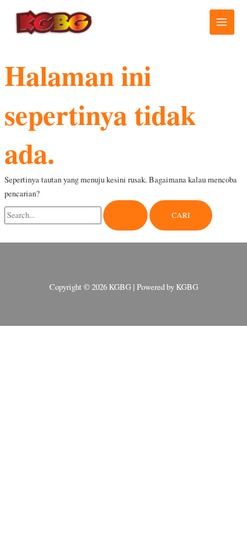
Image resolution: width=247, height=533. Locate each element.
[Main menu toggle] (222, 21)
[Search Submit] (125, 215)
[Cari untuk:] (76, 215)
